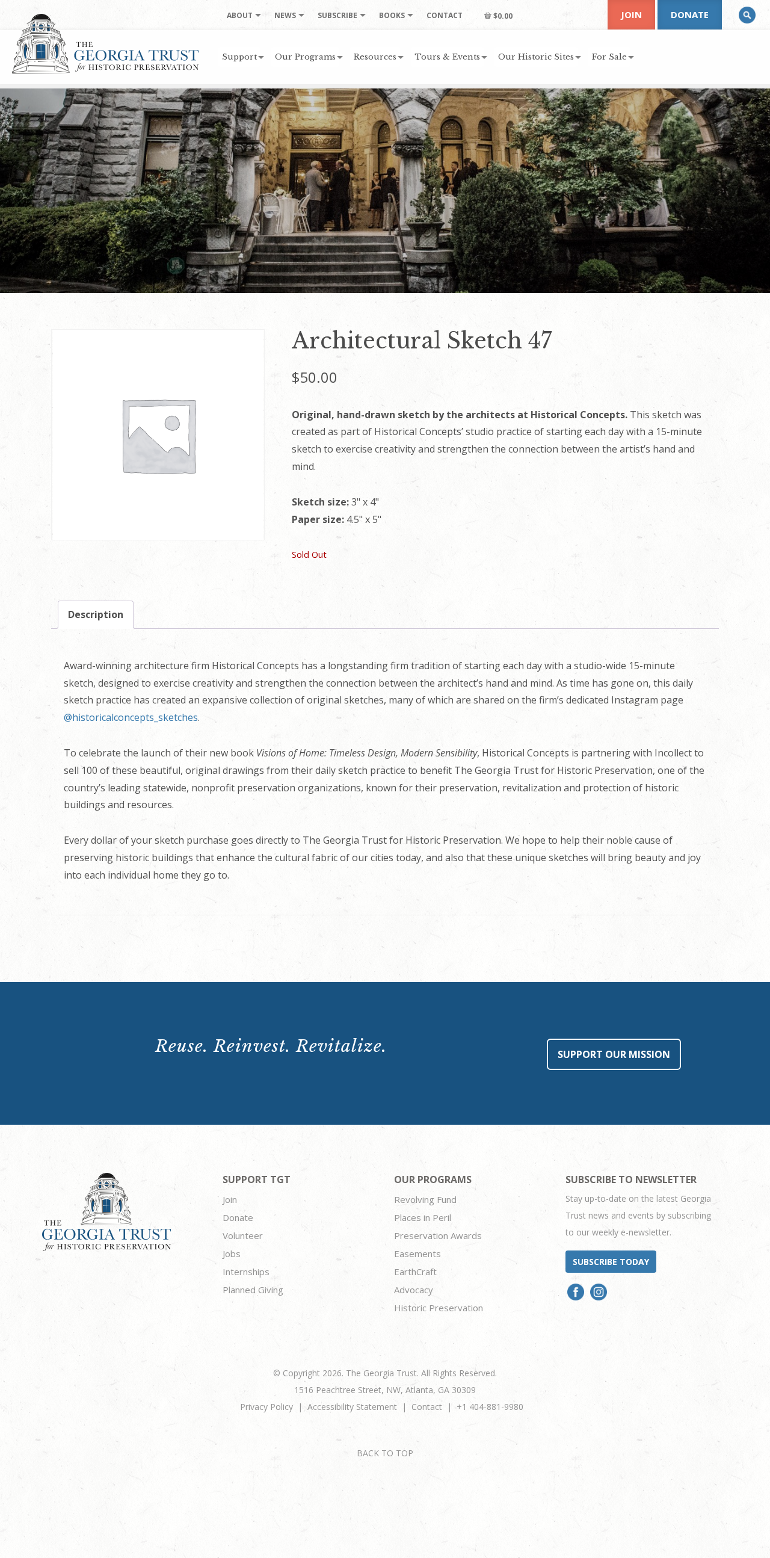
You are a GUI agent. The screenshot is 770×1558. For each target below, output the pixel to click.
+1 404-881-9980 (490, 1406)
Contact (426, 1406)
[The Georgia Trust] (105, 44)
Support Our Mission (614, 1054)
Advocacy (413, 1290)
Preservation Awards (438, 1235)
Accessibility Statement (352, 1406)
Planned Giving (253, 1290)
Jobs (232, 1253)
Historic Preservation (438, 1308)
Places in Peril (422, 1217)
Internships (246, 1272)
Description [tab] (95, 614)
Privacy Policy (266, 1406)
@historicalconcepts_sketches (131, 717)
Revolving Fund (425, 1199)
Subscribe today (611, 1261)
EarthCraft (415, 1272)
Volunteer (243, 1235)
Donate (690, 14)
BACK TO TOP (385, 1453)
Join (631, 14)
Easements (417, 1253)
